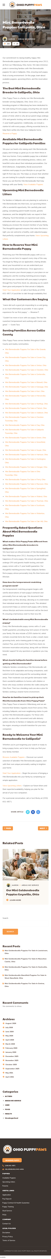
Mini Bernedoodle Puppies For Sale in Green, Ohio (25, 437)
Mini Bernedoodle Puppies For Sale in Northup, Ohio (26, 403)
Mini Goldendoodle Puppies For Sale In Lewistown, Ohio (26, 952)
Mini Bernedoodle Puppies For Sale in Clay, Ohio (24, 425)
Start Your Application (12, 290)
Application (6, 1195)
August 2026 (10, 1023)
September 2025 (12, 1069)
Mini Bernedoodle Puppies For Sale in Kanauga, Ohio (26, 387)
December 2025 (11, 1056)
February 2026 (11, 1048)
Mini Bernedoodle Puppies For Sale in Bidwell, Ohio (26, 382)
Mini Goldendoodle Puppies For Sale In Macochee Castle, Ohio (25, 960)
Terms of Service (8, 1240)
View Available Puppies (33, 184)
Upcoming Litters (8, 1182)
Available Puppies (9, 1178)
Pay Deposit (6, 1199)
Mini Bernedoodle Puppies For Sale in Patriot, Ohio (26, 408)
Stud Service (7, 1211)
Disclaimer (6, 1233)
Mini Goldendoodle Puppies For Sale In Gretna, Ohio (25, 984)
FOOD (7, 1109)
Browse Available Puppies (14, 757)
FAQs (4, 1215)
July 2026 (9, 1027)
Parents (5, 1186)
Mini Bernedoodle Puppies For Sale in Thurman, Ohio (26, 501)
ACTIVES (8, 1096)
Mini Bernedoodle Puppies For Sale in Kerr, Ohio (24, 391)
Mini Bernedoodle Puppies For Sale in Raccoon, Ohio (26, 484)
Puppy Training (8, 1207)
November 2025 (11, 1060)
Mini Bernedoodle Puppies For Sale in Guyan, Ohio (25, 450)
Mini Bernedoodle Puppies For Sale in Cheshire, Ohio (26, 370)
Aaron (11, 39)
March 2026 (10, 1044)
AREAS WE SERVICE (26, 39)
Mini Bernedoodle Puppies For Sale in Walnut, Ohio (26, 496)
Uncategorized (11, 1118)
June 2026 (9, 1032)
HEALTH (8, 1113)
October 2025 (11, 1064)
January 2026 (10, 1052)
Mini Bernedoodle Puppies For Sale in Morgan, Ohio (26, 467)
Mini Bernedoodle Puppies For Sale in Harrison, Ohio (26, 454)
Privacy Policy (7, 1237)
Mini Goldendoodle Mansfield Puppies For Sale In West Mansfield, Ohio (25, 976)
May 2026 (9, 1036)
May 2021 (9, 1073)
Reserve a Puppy (10, 133)
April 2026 (9, 1040)
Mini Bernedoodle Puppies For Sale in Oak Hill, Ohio (26, 521)
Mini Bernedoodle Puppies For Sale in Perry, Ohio (25, 479)
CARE (7, 1105)
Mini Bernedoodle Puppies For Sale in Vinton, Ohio (25, 365)
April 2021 (9, 1077)
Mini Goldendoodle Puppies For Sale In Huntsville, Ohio (26, 968)
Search (5, 918)
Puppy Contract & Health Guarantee (15, 1203)
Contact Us (6, 1224)
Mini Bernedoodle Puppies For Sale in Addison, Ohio (26, 412)
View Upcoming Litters (12, 785)
